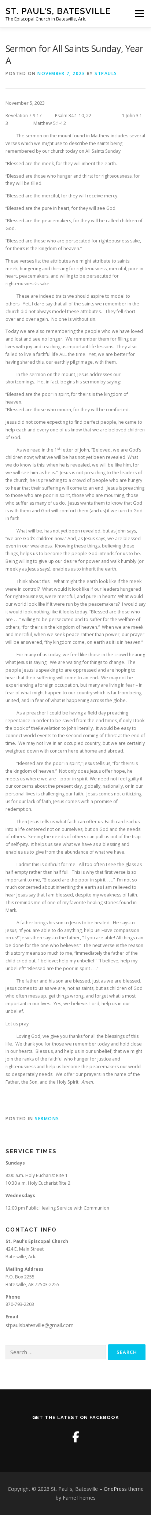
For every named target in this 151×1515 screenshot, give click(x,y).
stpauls (106, 73)
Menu (139, 14)
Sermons (47, 1118)
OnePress (115, 1488)
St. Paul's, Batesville (58, 11)
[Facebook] (75, 1436)
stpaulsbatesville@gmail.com (39, 1325)
